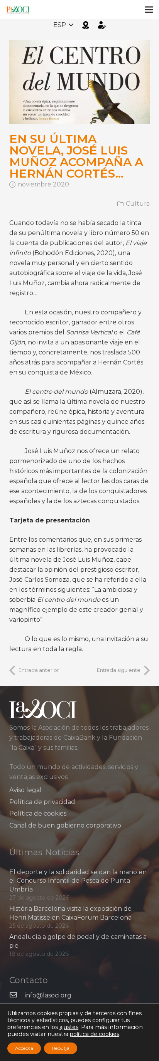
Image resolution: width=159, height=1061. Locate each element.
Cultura (138, 203)
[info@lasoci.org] (17, 995)
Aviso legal (25, 790)
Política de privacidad (42, 802)
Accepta (24, 1048)
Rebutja (60, 1048)
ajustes (68, 1027)
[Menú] (149, 9)
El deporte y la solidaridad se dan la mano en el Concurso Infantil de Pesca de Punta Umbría (78, 880)
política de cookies (94, 1034)
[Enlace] (17, 9)
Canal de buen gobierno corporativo (65, 825)
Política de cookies (37, 813)
